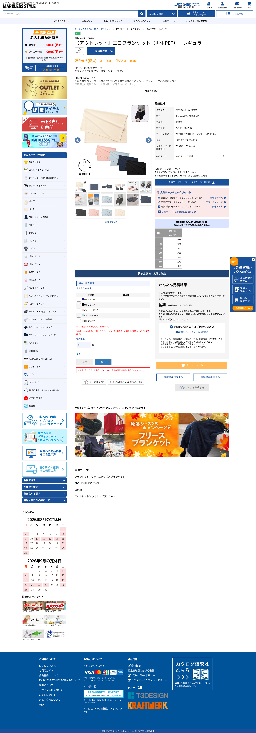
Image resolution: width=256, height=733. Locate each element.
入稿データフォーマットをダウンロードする (189, 182)
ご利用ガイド (59, 21)
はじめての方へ (47, 665)
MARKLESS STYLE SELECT (40, 359)
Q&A (41, 704)
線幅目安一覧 (216, 198)
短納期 (78, 490)
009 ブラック (89, 305)
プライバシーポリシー (143, 675)
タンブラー (34, 233)
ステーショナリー (36, 304)
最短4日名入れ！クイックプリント (44, 390)
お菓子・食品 (34, 272)
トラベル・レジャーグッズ (40, 327)
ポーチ (32, 209)
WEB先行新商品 (36, 398)
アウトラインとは (214, 202)
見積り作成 (101, 51)
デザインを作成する (193, 387)
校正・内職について (113, 21)
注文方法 (86, 21)
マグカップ (34, 241)
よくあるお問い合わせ (196, 21)
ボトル (32, 225)
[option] (113, 140)
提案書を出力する (210, 377)
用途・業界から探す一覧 (37, 500)
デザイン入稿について (51, 690)
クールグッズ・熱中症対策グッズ (43, 178)
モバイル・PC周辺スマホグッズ (42, 312)
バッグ (32, 201)
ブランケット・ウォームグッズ (91, 477)
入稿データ (168, 21)
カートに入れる (194, 365)
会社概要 (136, 665)
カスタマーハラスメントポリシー (149, 680)
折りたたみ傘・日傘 (37, 186)
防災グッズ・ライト (37, 288)
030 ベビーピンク (91, 310)
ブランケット (118, 477)
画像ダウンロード (113, 222)
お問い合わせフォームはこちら (193, 332)
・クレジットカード (94, 665)
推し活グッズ (34, 280)
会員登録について (48, 675)
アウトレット (106, 29)
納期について (46, 685)
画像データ (217, 206)
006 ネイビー (89, 299)
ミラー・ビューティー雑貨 (40, 319)
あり (84, 362)
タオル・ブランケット (104, 496)
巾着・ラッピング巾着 (38, 217)
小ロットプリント (36, 382)
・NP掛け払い (91, 686)
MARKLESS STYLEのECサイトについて (59, 680)
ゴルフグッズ (34, 264)
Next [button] (149, 140)
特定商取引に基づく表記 (141, 670)
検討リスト (79, 52)
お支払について (47, 695)
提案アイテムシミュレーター (198, 13)
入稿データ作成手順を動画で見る (177, 212)
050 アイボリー (90, 321)
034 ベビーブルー (91, 315)
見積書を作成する (173, 377)
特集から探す (34, 162)
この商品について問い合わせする (128, 382)
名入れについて (140, 21)
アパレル (33, 248)
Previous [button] (78, 140)
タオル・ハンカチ (36, 193)
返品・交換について (49, 700)
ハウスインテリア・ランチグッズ (43, 296)
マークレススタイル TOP (86, 29)
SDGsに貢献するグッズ (87, 483)
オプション (34, 374)
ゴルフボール (34, 256)
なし (103, 362)
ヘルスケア (34, 343)
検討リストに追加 (97, 382)
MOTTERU (33, 351)
